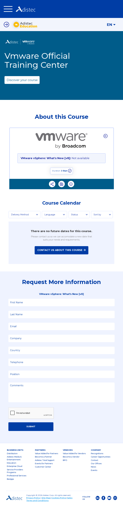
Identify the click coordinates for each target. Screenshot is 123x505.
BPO (65, 460)
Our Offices (96, 463)
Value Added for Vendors (74, 453)
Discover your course (22, 80)
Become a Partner (43, 457)
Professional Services (16, 475)
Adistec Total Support (44, 460)
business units (15, 450)
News (93, 467)
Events (94, 470)
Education (11, 463)
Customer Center (43, 467)
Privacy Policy (33, 498)
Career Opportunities (100, 457)
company (96, 450)
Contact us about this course (59, 250)
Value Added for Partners (46, 453)
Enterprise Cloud (14, 466)
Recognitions (97, 453)
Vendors (68, 450)
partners (40, 450)
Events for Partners (44, 463)
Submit (30, 426)
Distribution (12, 453)
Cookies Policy (58, 498)
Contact (94, 460)
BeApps (10, 479)
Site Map (46, 498)
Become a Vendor (71, 457)
